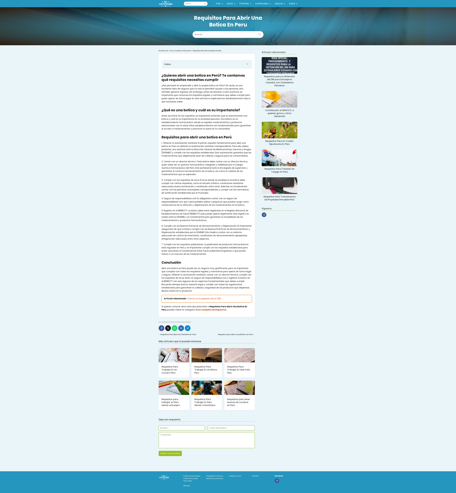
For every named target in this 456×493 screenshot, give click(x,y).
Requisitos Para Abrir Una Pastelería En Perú (178, 334)
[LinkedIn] (181, 328)
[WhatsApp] (174, 328)
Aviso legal (187, 481)
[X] (168, 328)
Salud (292, 3)
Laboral (279, 3)
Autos (230, 3)
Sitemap (186, 486)
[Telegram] (187, 328)
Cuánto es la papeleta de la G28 (204, 298)
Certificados (261, 3)
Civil (218, 3)
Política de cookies (190, 478)
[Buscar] (204, 3)
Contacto (255, 476)
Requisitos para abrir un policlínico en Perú (235, 334)
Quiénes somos (235, 476)
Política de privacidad (191, 476)
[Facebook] (161, 328)
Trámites (244, 3)
